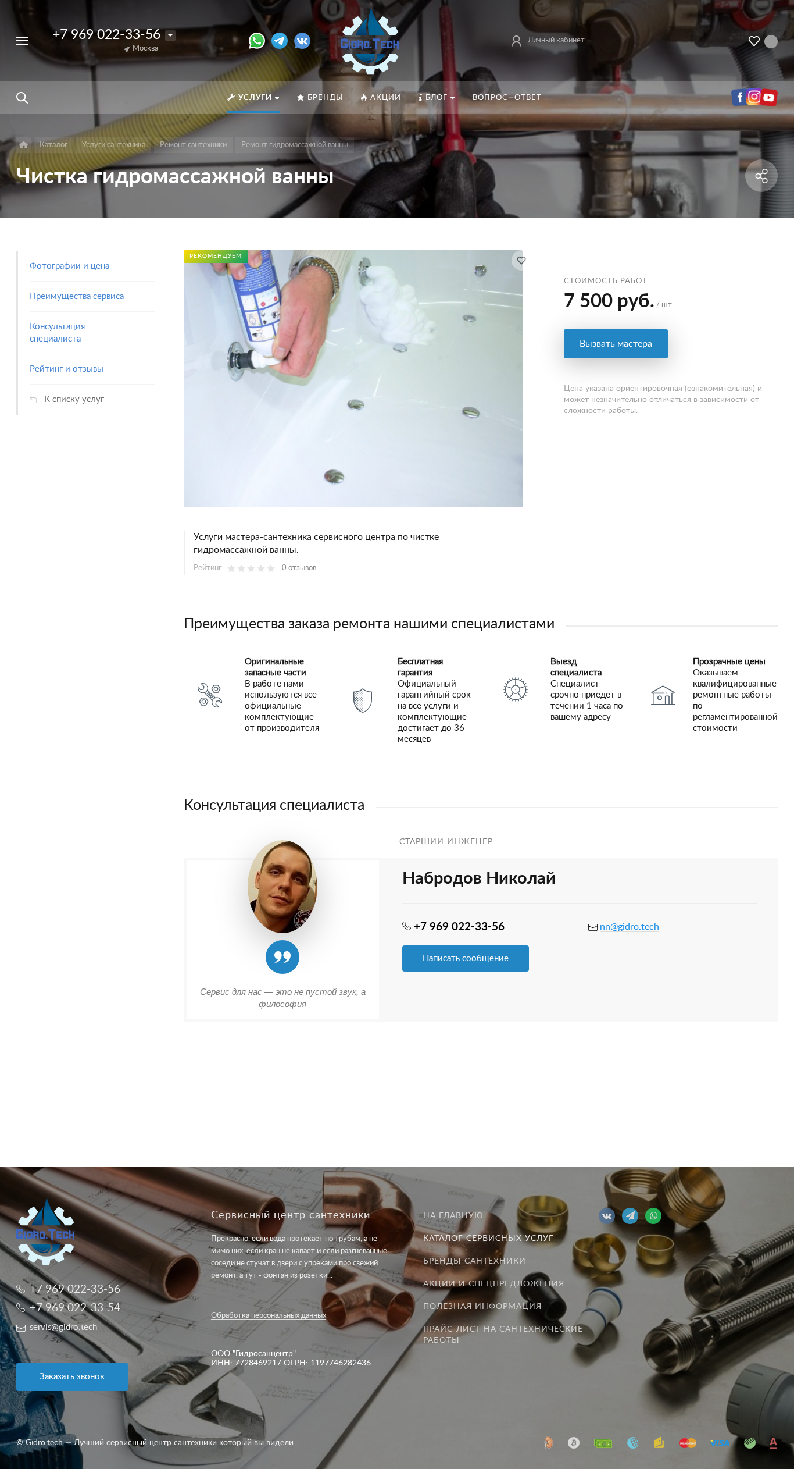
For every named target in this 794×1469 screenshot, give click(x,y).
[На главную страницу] (370, 40)
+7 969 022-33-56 (106, 34)
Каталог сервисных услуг (488, 1239)
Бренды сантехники (474, 1261)
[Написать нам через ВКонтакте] (302, 41)
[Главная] (23, 145)
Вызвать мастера (616, 343)
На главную (453, 1216)
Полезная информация (482, 1307)
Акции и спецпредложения (493, 1284)
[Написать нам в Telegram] (282, 41)
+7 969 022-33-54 (75, 1308)
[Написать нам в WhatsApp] (260, 41)
